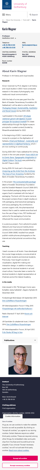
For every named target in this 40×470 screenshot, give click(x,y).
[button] (13, 14)
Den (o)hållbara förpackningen (14, 300)
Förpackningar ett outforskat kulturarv (17, 308)
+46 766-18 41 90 (8, 47)
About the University (13, 20)
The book (18, 160)
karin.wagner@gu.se (29, 46)
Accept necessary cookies (20, 465)
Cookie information (12, 416)
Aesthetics (8, 38)
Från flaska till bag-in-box (12, 332)
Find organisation (8, 408)
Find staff (26, 20)
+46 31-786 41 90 (8, 45)
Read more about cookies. (19, 450)
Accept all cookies (20, 458)
